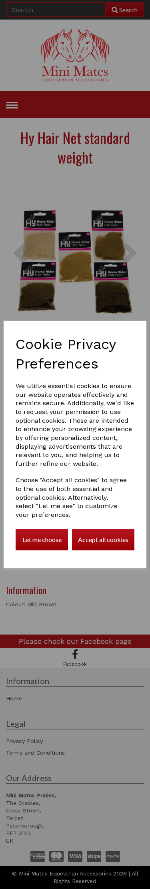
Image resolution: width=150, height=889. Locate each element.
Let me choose (42, 539)
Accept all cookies (103, 539)
